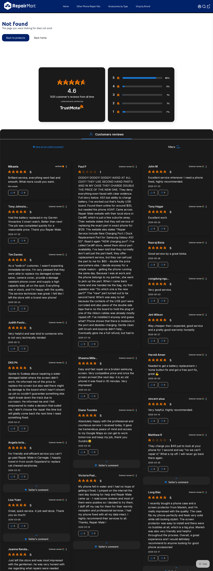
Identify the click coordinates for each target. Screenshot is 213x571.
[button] (91, 134)
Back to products (15, 38)
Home (66, 6)
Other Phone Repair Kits (88, 6)
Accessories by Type (118, 6)
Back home (40, 38)
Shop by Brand (143, 6)
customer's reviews (72, 96)
